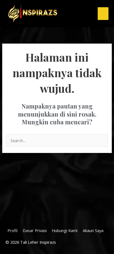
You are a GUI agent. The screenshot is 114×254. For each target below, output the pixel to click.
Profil (12, 230)
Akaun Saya (93, 230)
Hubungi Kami (64, 230)
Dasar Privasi (35, 230)
